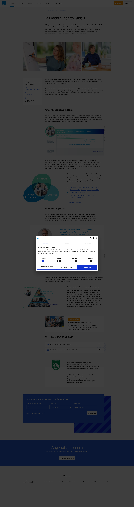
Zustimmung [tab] (46, 243)
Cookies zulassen (87, 267)
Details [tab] (67, 243)
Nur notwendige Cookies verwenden (47, 267)
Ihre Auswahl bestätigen (67, 267)
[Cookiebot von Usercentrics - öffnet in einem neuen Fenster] (91, 238)
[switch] (59, 261)
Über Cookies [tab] (88, 243)
